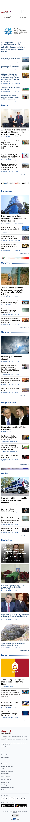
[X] (10, 798)
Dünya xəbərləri (8, 402)
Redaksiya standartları (7, 771)
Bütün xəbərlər (23, 175)
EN (12, 819)
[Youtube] (13, 798)
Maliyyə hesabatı (5, 776)
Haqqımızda (4, 763)
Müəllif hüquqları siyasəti (7, 787)
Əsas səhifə (7, 17)
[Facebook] (6, 798)
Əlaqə (2, 768)
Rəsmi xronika (5, 757)
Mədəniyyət (7, 540)
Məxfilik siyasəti (5, 785)
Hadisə (4, 473)
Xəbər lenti (22, 17)
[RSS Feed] (24, 798)
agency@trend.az (5, 746)
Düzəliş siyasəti (5, 773)
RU (18, 819)
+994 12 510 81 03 (5, 744)
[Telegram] (17, 798)
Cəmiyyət (5, 263)
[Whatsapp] (2, 798)
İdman (4, 655)
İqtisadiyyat (7, 191)
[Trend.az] (6, 11)
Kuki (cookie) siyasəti (6, 789)
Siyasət (4, 105)
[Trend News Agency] (6, 732)
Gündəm (5, 332)
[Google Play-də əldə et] (21, 805)
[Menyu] (27, 11)
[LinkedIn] (21, 798)
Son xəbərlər (4, 755)
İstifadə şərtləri (5, 782)
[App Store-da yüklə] (7, 805)
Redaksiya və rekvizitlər (7, 766)
